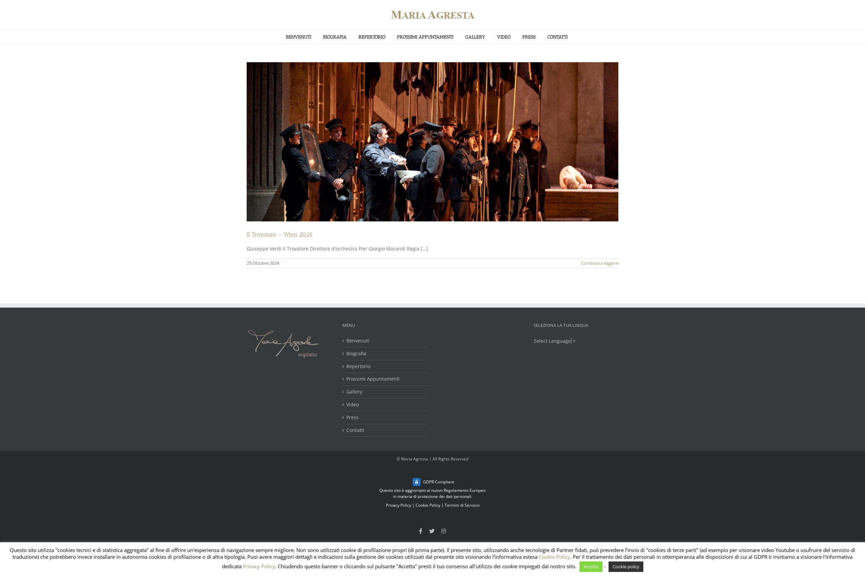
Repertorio (358, 366)
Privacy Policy (398, 505)
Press (352, 418)
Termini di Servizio (462, 505)
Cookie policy (626, 566)
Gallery (354, 392)
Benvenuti (357, 341)
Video (352, 405)
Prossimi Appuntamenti (373, 379)
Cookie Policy (428, 505)
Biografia (356, 354)
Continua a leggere (599, 263)
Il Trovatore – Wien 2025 (280, 234)
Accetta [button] (591, 566)
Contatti (355, 430)
